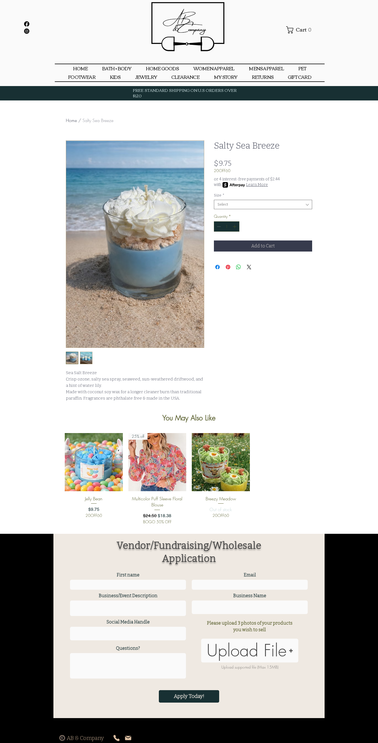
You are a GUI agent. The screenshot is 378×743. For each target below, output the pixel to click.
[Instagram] (26, 31)
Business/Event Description (128, 596)
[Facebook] (26, 24)
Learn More (257, 184)
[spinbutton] (227, 226)
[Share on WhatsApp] (238, 267)
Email (250, 575)
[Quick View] (94, 462)
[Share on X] (249, 267)
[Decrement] (218, 226)
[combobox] (263, 204)
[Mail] (128, 737)
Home (71, 120)
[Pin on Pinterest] (228, 267)
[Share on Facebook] (217, 267)
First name (128, 575)
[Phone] (116, 737)
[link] (300, 29)
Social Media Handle (128, 622)
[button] (162, 68)
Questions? (128, 648)
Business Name (249, 596)
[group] (189, 479)
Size (219, 195)
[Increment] (235, 226)
